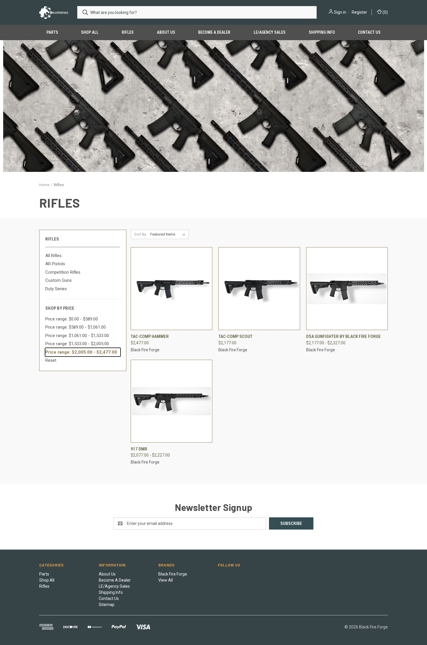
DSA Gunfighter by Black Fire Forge (343, 336)
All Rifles (53, 255)
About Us (166, 32)
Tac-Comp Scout (235, 336)
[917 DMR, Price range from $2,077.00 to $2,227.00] (171, 401)
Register (359, 12)
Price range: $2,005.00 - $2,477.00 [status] (81, 352)
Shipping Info (322, 32)
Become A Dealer (214, 32)
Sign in (340, 12)
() (385, 12)
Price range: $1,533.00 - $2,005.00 (77, 343)
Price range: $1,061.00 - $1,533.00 (77, 335)
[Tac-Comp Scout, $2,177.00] (259, 288)
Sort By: (140, 234)
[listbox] (169, 234)
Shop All (89, 32)
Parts (52, 32)
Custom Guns (58, 280)
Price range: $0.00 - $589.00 (71, 319)
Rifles (128, 32)
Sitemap (106, 604)
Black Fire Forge (172, 574)
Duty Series (56, 288)
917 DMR (139, 449)
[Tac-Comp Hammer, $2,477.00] (171, 288)
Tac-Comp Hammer (150, 336)
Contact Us (369, 32)
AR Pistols (55, 263)
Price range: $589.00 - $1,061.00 (75, 327)
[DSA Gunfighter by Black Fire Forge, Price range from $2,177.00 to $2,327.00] (347, 288)
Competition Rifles (62, 272)
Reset (50, 360)
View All (165, 580)
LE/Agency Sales (270, 32)
